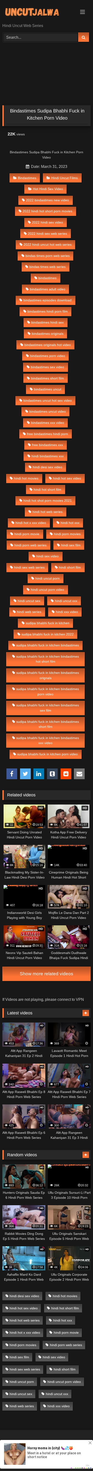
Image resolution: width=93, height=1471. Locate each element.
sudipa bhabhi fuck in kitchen (47, 623)
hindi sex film (71, 545)
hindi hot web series (47, 512)
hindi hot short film (47, 489)
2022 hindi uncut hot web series (48, 244)
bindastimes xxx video (47, 423)
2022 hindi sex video (47, 222)
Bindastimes (27, 178)
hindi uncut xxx (66, 601)
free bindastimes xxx (47, 445)
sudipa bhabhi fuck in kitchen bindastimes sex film (47, 707)
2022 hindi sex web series (47, 233)
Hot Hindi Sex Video (48, 189)
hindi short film (70, 567)
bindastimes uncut (47, 389)
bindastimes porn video (47, 356)
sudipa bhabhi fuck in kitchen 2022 (47, 634)
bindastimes (47, 278)
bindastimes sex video (47, 367)
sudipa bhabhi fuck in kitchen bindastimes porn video (47, 691)
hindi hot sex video (67, 478)
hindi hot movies (26, 478)
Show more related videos (46, 973)
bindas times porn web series (48, 256)
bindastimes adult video (47, 289)
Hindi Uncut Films (64, 178)
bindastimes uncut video (47, 411)
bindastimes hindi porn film (47, 311)
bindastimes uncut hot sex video (47, 400)
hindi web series (29, 612)
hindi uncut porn (47, 578)
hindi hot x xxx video (31, 523)
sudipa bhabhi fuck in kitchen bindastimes (47, 645)
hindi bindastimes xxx (47, 456)
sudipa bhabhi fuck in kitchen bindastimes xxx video (47, 740)
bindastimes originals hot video (47, 345)
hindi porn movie (26, 534)
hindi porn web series (30, 545)
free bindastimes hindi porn (47, 434)
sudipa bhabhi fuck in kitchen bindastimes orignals (47, 675)
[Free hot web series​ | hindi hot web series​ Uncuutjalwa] (38, 12)
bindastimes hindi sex (47, 322)
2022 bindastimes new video (47, 200)
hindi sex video (47, 556)
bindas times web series (47, 267)
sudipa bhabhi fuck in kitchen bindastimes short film (47, 724)
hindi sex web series (29, 567)
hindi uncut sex (29, 601)
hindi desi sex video (47, 467)
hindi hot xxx (70, 523)
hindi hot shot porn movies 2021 (47, 500)
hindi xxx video (67, 612)
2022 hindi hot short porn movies (47, 211)
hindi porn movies (67, 534)
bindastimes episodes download (47, 300)
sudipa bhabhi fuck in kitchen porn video (47, 754)
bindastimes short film (47, 378)
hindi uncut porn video (47, 590)
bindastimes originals (47, 334)
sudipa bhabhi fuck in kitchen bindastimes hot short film (47, 659)
